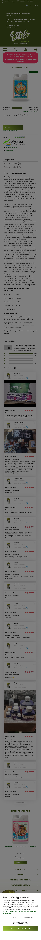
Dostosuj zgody (20, 923)
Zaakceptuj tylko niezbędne (20, 918)
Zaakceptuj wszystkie (20, 928)
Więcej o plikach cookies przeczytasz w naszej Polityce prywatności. (20, 912)
